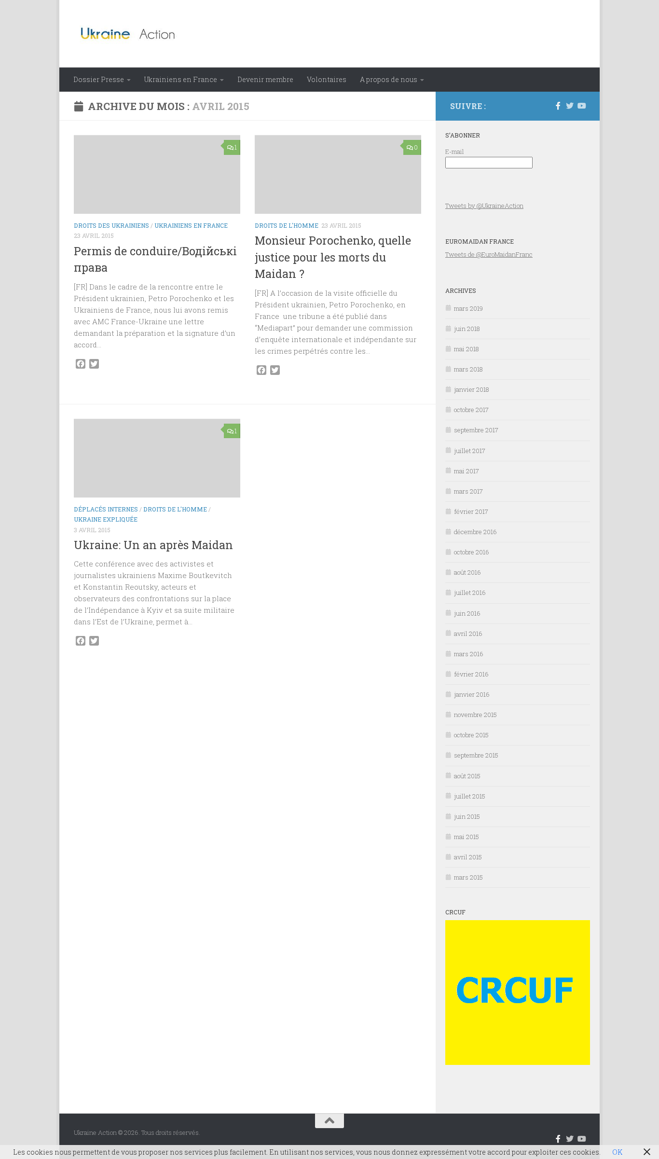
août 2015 (467, 776)
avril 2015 (468, 857)
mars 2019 (468, 308)
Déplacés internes (106, 509)
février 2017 (471, 511)
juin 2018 (467, 328)
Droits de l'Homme (286, 225)
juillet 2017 (469, 450)
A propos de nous (388, 79)
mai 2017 (466, 471)
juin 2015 (467, 816)
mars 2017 (468, 491)
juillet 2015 (469, 796)
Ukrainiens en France (180, 79)
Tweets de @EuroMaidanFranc (489, 254)
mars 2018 (468, 369)
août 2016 (467, 572)
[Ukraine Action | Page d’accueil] (131, 33)
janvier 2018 (471, 389)
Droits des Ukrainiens (111, 225)
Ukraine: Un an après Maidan (153, 545)
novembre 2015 (475, 714)
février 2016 (471, 674)
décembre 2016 (475, 531)
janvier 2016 (472, 694)
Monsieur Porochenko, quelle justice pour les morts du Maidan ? (333, 257)
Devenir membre (265, 79)
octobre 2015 (471, 735)
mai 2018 (466, 349)
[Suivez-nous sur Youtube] (581, 106)
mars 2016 (468, 653)
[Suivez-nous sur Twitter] (570, 106)
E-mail (454, 151)
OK (617, 1152)
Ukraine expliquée (105, 519)
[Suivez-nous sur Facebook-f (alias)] (558, 106)
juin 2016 (467, 613)
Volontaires (326, 79)
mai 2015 (466, 836)
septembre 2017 (476, 430)
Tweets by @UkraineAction (484, 205)
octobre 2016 (471, 552)
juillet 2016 (470, 592)
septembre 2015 (476, 755)
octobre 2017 (471, 409)
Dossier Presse (98, 79)
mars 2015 (468, 877)
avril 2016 (468, 633)
